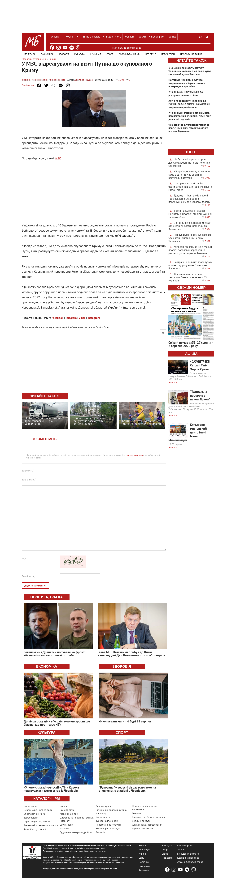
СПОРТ (122, 732)
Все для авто (67, 810)
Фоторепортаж (184, 845)
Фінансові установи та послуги (41, 825)
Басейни (64, 828)
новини (26, 80)
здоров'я (121, 666)
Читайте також (191, 60)
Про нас (171, 37)
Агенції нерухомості (35, 829)
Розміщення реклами (188, 853)
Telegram (71, 318)
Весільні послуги (141, 821)
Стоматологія (103, 817)
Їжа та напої (30, 806)
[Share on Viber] (68, 85)
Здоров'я (64, 54)
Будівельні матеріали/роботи (76, 832)
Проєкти (142, 37)
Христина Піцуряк (83, 80)
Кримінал (95, 54)
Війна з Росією (91, 37)
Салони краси (103, 806)
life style (150, 54)
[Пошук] (200, 37)
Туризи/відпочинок (107, 821)
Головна (54, 37)
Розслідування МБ (129, 54)
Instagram (93, 318)
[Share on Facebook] (39, 85)
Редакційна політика (187, 858)
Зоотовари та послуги (108, 828)
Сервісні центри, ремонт (37, 821)
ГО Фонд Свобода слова (189, 862)
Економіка (47, 54)
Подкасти (129, 37)
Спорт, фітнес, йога (34, 814)
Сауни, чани (66, 825)
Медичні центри (69, 814)
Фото (118, 37)
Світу (141, 858)
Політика (29, 54)
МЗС (58, 158)
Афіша (191, 354)
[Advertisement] (94, 188)
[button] (207, 37)
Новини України (40, 80)
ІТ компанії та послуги (108, 825)
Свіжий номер (191, 288)
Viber (82, 318)
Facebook (57, 318)
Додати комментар (35, 586)
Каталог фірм (157, 37)
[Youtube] (65, 47)
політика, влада (46, 597)
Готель (63, 806)
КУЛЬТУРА (47, 732)
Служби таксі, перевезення (147, 825)
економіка (46, 666)
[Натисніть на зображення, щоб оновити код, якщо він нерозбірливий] (73, 567)
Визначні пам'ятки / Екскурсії (148, 817)
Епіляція (100, 832)
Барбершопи (31, 817)
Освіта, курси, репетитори (38, 810)
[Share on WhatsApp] (53, 85)
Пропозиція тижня (191, 54)
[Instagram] (58, 47)
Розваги (136, 813)
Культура (79, 54)
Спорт (109, 54)
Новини (70, 37)
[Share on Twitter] (46, 85)
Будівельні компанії (143, 828)
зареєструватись (134, 455)
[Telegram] (71, 47)
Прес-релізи (168, 54)
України (143, 853)
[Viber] (78, 47)
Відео (109, 37)
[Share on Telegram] (60, 85)
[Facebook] (52, 47)
